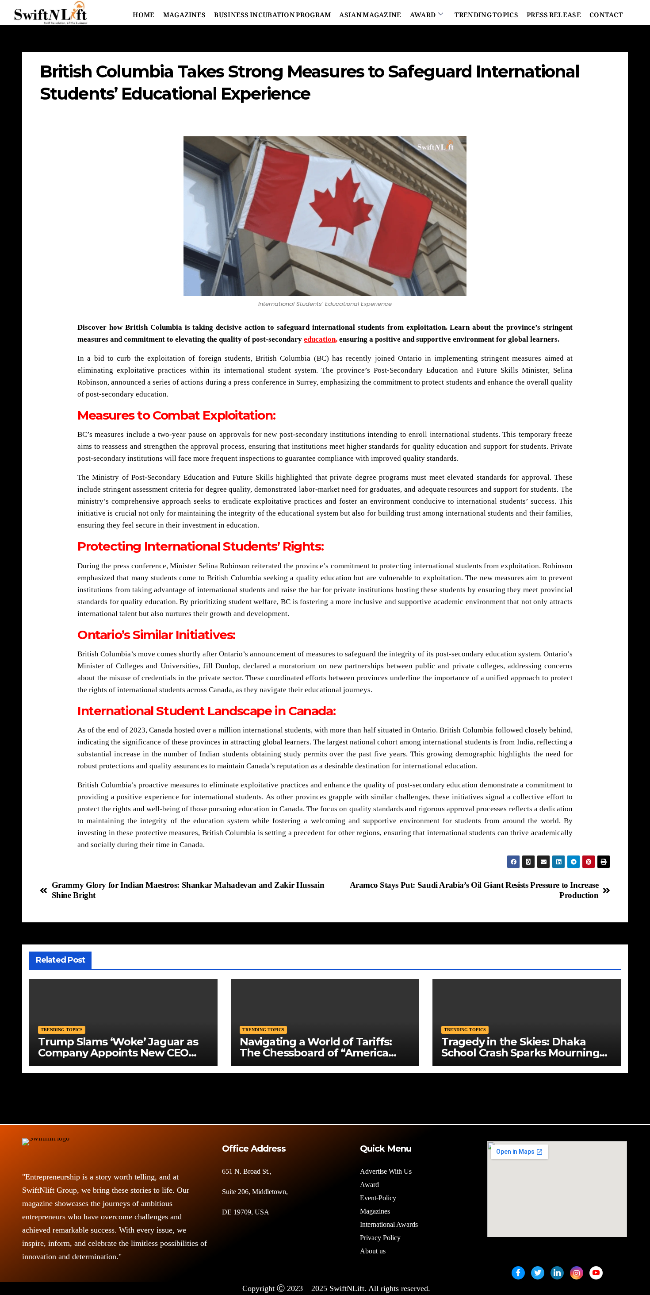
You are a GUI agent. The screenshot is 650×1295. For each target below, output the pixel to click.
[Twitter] (537, 1273)
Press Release (554, 12)
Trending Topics (487, 12)
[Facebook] (518, 1273)
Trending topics (62, 1029)
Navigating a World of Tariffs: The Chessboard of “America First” (316, 1052)
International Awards (389, 1224)
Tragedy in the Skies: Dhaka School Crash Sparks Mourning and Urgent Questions (520, 1052)
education (320, 339)
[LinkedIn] (557, 1273)
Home (143, 12)
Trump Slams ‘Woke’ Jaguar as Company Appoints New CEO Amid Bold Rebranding (118, 1052)
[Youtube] (596, 1273)
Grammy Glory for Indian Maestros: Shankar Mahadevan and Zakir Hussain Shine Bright (188, 890)
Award (423, 12)
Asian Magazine (370, 12)
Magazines (184, 12)
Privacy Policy (380, 1237)
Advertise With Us (386, 1171)
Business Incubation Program (272, 12)
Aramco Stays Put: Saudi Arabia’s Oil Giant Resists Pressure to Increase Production (474, 890)
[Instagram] (576, 1273)
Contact (606, 12)
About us (373, 1251)
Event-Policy (378, 1198)
